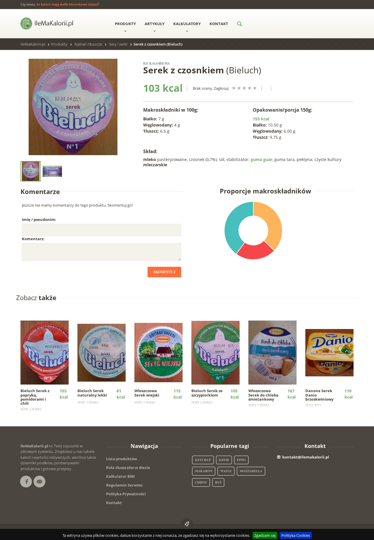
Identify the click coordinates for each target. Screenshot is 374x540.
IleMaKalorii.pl (32, 44)
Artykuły (155, 23)
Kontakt (218, 23)
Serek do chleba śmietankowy (263, 395)
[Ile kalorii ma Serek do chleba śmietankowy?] (276, 352)
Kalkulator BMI (120, 476)
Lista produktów (121, 458)
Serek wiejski (146, 392)
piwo (241, 460)
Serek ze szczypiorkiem (207, 392)
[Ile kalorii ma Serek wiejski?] (162, 352)
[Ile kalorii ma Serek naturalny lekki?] (105, 352)
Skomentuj (164, 271)
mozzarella (251, 471)
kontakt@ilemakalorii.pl (305, 457)
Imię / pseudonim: (39, 219)
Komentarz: (33, 238)
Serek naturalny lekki (92, 392)
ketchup (203, 460)
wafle (226, 471)
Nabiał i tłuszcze (88, 44)
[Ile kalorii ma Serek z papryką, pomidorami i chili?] (48, 352)
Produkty (125, 23)
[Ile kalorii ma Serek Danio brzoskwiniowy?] (333, 352)
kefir (224, 460)
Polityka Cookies (295, 535)
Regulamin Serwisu (124, 485)
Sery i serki (118, 44)
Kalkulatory (187, 23)
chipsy (201, 482)
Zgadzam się (265, 535)
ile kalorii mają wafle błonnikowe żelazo (67, 4)
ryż (218, 482)
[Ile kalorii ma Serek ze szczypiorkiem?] (219, 352)
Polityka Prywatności (126, 493)
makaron (203, 471)
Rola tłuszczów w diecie (128, 467)
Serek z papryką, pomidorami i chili (34, 397)
